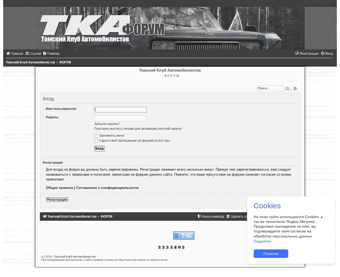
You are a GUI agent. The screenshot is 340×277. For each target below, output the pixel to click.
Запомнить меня (111, 135)
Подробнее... (264, 241)
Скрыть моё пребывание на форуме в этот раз (134, 140)
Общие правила (59, 188)
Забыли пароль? (107, 124)
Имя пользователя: (61, 109)
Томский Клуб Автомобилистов (75, 256)
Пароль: (52, 117)
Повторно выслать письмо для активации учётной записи (137, 129)
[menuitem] (14, 53)
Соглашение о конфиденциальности (107, 188)
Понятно (271, 254)
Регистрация (57, 200)
